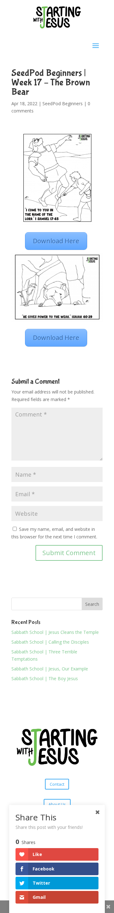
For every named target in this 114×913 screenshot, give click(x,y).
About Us (57, 804)
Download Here (56, 241)
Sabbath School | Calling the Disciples (50, 642)
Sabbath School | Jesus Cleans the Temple (55, 632)
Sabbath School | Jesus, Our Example (49, 669)
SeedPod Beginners (62, 103)
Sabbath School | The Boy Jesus (44, 678)
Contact (57, 784)
